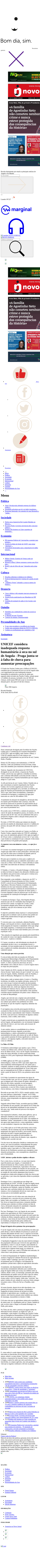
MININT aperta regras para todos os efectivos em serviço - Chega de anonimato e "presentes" (21, 1388)
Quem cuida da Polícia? (8, 1436)
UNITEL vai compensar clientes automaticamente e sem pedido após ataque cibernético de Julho (19, 1399)
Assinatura (6, 634)
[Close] (16, 66)
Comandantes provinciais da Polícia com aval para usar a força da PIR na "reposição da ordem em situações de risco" (22, 1393)
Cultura (5, 572)
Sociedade (6, 517)
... (5, 490)
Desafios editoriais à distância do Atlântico (18, 577)
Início (7, 473)
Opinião (5, 607)
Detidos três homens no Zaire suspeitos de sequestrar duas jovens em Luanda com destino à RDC (20, 1421)
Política (5, 501)
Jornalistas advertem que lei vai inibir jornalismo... (21, 509)
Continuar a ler (5, 746)
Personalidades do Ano (13, 621)
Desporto (5, 589)
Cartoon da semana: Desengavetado (16, 617)
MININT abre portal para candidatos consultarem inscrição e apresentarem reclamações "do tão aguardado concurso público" (21, 1383)
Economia (6, 536)
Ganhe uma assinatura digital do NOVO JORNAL (21, 628)
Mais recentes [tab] (9, 1378)
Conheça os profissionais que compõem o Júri (20, 630)
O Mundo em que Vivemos (14, 615)
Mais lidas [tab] (8, 1376)
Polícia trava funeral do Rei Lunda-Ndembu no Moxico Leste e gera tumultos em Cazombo (22, 1413)
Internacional (8, 554)
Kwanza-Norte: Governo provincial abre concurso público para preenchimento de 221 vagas (21, 1416)
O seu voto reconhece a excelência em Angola (20, 626)
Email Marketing (6, 1544)
